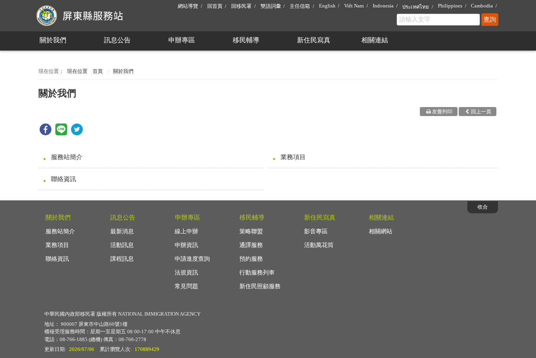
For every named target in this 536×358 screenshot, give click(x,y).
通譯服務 (251, 245)
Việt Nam (354, 6)
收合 (483, 207)
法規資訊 (186, 272)
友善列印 (442, 111)
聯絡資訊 (63, 179)
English (327, 6)
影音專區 (316, 231)
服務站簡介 (66, 157)
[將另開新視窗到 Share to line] (61, 133)
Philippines (450, 6)
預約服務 (251, 259)
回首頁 (214, 6)
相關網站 (380, 231)
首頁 (98, 71)
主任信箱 (300, 6)
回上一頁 (481, 111)
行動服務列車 (257, 272)
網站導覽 (188, 6)
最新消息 (122, 231)
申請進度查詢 (192, 259)
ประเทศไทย (415, 7)
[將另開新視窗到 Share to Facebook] (45, 133)
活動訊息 (122, 245)
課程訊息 (122, 259)
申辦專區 (181, 40)
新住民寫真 (313, 40)
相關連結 (374, 40)
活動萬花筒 (319, 245)
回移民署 (241, 6)
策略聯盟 (251, 231)
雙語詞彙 (271, 6)
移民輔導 (246, 40)
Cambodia (482, 6)
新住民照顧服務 (260, 286)
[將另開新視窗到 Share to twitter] (77, 133)
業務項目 (293, 157)
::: (35, 3)
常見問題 (186, 286)
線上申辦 (186, 231)
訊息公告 (117, 40)
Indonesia (383, 6)
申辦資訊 (186, 245)
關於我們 (53, 40)
